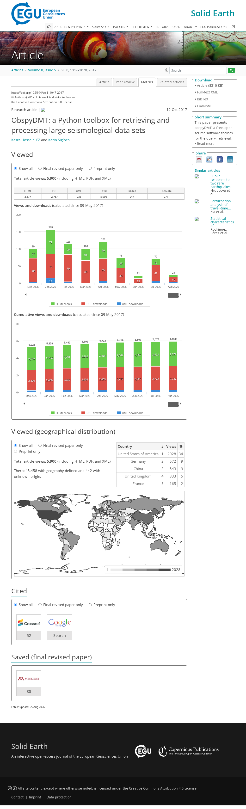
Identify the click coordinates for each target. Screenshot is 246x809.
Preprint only (104, 168)
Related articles (172, 82)
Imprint (35, 797)
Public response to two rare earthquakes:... (222, 181)
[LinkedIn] (230, 159)
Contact (17, 797)
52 (29, 635)
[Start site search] (231, 70)
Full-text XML (207, 92)
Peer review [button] (141, 27)
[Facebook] (219, 159)
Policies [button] (119, 27)
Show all (26, 168)
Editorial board (168, 27)
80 (29, 691)
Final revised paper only (63, 168)
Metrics (147, 82)
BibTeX (202, 99)
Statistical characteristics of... (222, 222)
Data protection (59, 797)
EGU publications (213, 27)
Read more (206, 143)
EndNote (204, 106)
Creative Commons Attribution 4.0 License (163, 788)
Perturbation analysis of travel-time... (220, 204)
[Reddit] (209, 159)
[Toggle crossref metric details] (29, 622)
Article (104, 82)
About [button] (189, 27)
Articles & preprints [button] (70, 27)
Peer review (125, 82)
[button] (166, 70)
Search (59, 635)
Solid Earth (213, 13)
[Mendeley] (199, 159)
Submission (101, 27)
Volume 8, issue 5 (42, 70)
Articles (17, 70)
